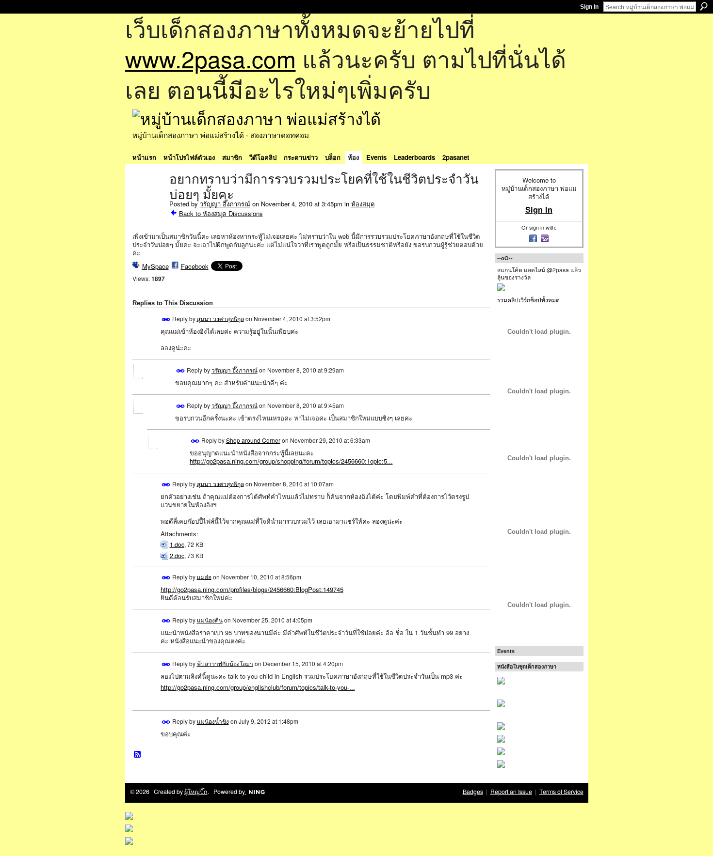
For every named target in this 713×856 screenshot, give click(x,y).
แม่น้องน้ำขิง (213, 721)
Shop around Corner (253, 440)
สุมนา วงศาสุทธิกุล (220, 318)
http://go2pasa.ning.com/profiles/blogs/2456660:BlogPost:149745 (252, 589)
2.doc (177, 555)
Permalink (166, 319)
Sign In (589, 6)
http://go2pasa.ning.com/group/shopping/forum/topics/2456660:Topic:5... (291, 461)
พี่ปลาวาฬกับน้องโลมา (225, 663)
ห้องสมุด (363, 203)
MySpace (155, 266)
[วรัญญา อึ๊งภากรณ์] (147, 199)
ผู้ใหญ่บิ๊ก (196, 791)
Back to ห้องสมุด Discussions (221, 213)
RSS (137, 754)
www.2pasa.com (210, 58)
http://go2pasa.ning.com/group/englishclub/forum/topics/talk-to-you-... (258, 687)
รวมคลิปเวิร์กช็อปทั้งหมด (528, 300)
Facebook (195, 266)
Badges (473, 791)
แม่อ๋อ (204, 576)
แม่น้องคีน (210, 620)
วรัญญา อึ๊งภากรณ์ (225, 203)
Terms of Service (561, 791)
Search (704, 6)
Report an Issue (511, 791)
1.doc (177, 544)
